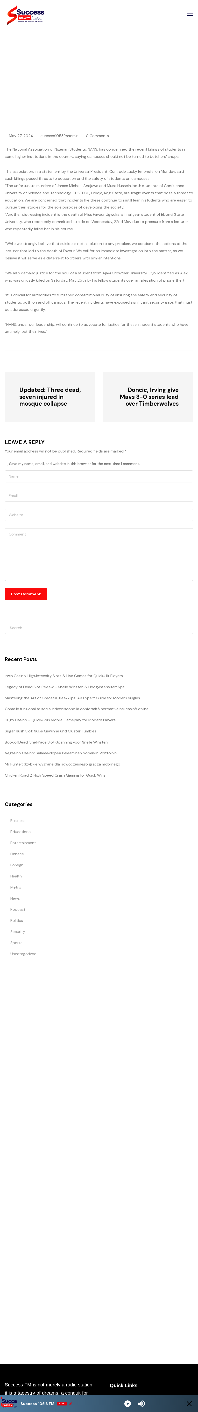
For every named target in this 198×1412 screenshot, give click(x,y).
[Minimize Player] (189, 1404)
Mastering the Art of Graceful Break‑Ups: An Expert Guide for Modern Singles (72, 698)
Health (16, 876)
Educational (20, 831)
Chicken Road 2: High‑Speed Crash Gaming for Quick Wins (55, 775)
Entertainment (23, 842)
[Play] (128, 1404)
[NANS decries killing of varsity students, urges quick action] (31, 360)
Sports (16, 942)
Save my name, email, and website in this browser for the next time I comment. (74, 464)
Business (18, 820)
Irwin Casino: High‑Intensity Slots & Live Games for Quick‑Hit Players (64, 675)
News (52, 84)
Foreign (16, 865)
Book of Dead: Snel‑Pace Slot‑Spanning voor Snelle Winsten (56, 742)
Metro (15, 887)
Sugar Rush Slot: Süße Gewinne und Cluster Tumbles (50, 731)
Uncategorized (23, 953)
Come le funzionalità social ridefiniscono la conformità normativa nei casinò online (76, 708)
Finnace (17, 853)
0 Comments (97, 135)
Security (17, 931)
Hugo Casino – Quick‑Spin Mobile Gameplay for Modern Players (60, 720)
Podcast (17, 909)
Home (37, 84)
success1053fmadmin (59, 135)
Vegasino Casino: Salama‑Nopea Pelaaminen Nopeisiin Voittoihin (61, 753)
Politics (16, 920)
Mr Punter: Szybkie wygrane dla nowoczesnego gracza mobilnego (62, 764)
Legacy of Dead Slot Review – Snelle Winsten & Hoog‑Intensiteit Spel (65, 686)
